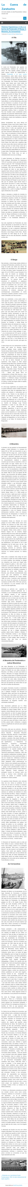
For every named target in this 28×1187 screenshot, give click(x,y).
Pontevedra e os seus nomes (17, 74)
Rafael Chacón (19, 34)
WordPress (15, 1185)
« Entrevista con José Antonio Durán (11, 1175)
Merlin (20, 1185)
